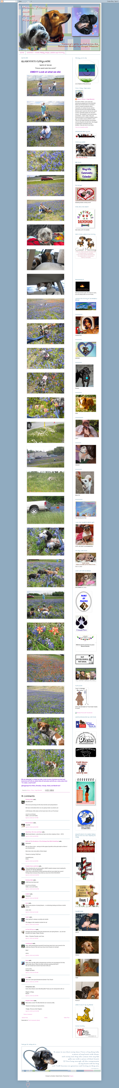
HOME (22, 53)
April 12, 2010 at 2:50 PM (32, 995)
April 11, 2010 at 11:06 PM (32, 955)
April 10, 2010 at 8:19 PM (32, 827)
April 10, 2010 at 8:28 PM (32, 836)
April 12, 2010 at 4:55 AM (32, 972)
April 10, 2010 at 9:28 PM (32, 861)
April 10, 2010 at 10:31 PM (32, 889)
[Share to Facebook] (51, 790)
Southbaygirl (29, 943)
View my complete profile (81, 127)
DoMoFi (28, 894)
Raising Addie (29, 799)
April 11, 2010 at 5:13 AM (32, 912)
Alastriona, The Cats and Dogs (34, 832)
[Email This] (46, 790)
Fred (27, 977)
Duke (27, 960)
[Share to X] (49, 790)
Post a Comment (28, 1014)
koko (27, 903)
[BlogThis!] (48, 790)
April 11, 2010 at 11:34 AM (32, 924)
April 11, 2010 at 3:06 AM (32, 898)
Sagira (27, 917)
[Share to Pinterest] (53, 790)
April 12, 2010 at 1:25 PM (32, 981)
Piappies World (29, 1000)
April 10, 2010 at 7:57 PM (32, 817)
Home (45, 1017)
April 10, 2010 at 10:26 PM (32, 875)
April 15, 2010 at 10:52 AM (32, 1011)
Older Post (66, 1017)
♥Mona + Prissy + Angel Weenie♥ (85, 99)
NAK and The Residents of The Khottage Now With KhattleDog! (42, 841)
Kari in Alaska (29, 822)
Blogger (71, 1076)
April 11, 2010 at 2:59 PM (32, 938)
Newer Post (25, 1017)
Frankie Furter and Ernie (32, 866)
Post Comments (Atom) (34, 1020)
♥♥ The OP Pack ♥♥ (31, 929)
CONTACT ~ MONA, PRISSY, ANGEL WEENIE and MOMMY (45, 53)
